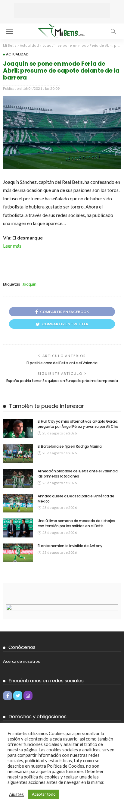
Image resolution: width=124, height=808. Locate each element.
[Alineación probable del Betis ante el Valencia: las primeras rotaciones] (18, 478)
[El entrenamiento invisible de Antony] (18, 552)
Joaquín (29, 284)
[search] (113, 31)
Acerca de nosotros (21, 661)
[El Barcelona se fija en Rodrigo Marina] (18, 453)
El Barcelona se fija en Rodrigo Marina (69, 446)
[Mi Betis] (62, 30)
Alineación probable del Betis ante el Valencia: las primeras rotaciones (78, 473)
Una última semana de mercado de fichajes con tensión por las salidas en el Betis (76, 523)
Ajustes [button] (16, 794)
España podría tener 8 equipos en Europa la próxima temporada (62, 380)
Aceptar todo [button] (44, 794)
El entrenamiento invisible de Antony (70, 545)
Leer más (12, 246)
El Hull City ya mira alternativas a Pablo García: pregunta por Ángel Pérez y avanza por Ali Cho (78, 424)
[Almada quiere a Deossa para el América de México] (18, 503)
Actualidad (17, 54)
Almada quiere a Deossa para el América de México (76, 498)
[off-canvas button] (9, 31)
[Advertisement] (62, 10)
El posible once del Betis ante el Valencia (62, 362)
